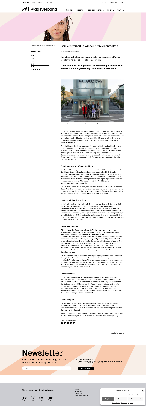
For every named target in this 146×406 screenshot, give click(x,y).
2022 (32, 67)
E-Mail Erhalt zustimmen (85, 359)
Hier (62, 314)
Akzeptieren (108, 399)
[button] (142, 390)
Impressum (130, 403)
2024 (32, 61)
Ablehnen (121, 399)
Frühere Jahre (35, 70)
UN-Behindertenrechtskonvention (101, 157)
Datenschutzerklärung (95, 361)
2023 (32, 64)
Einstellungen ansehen (136, 399)
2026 (32, 55)
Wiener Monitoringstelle (72, 170)
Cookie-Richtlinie (116, 403)
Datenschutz (124, 403)
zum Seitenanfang (117, 333)
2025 (32, 58)
